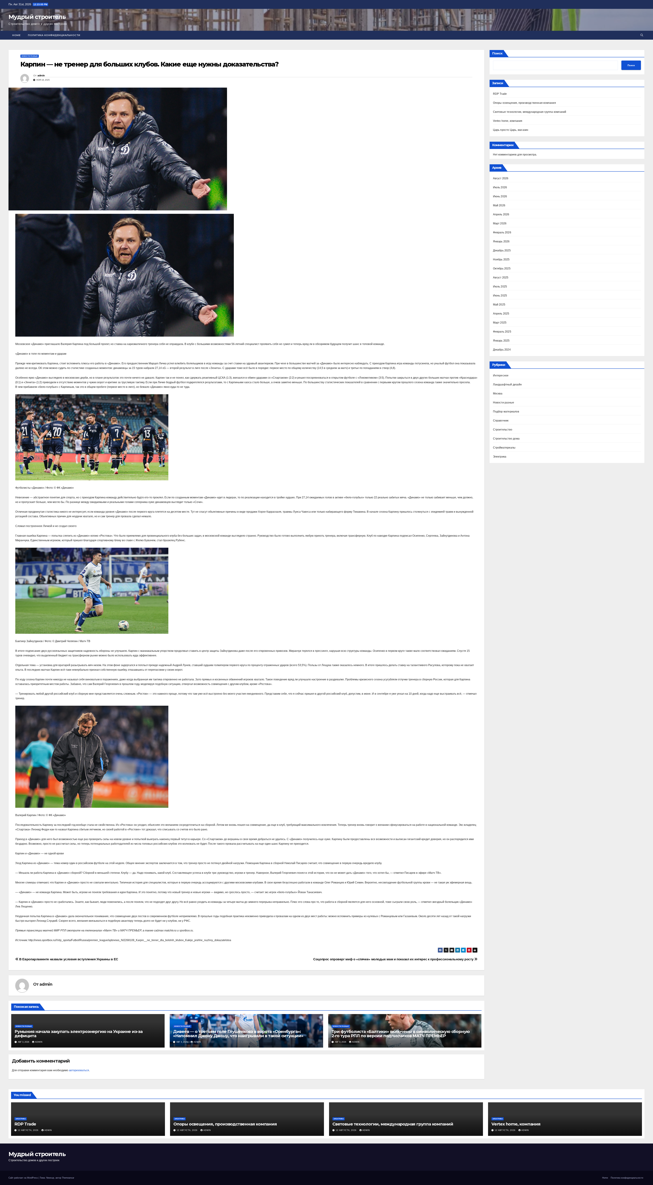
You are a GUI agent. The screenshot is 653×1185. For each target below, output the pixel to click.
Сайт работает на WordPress (24, 1177)
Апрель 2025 (501, 313)
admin (41, 75)
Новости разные (29, 56)
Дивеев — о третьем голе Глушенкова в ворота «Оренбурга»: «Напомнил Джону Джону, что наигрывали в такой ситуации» (238, 1033)
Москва (498, 393)
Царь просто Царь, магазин (510, 129)
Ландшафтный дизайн (507, 384)
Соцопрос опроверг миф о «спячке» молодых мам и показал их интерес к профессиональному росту (393, 959)
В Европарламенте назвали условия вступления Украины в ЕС (68, 959)
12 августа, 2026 (28, 1130)
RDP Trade (500, 93)
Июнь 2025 (500, 295)
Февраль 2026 (502, 232)
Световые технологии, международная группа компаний (529, 111)
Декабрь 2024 (502, 349)
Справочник (501, 420)
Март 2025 (500, 322)
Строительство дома (506, 438)
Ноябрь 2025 (501, 259)
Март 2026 (500, 223)
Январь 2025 (501, 340)
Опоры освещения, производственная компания (524, 102)
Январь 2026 (501, 241)
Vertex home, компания (507, 120)
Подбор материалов (506, 411)
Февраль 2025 (502, 331)
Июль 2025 (500, 286)
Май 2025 (499, 304)
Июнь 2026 (500, 196)
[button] (641, 35)
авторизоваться (79, 1070)
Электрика (499, 456)
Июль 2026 (500, 187)
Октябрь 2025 (501, 268)
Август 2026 (500, 178)
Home (16, 35)
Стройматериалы (504, 447)
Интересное (501, 375)
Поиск (497, 53)
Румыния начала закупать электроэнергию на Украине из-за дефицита (79, 1033)
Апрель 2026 (501, 214)
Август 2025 (500, 277)
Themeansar (68, 1177)
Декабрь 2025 (502, 250)
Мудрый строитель (37, 16)
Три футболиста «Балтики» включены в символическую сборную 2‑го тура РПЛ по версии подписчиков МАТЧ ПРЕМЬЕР (401, 1033)
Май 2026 (499, 205)
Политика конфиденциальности (54, 35)
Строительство (502, 429)
